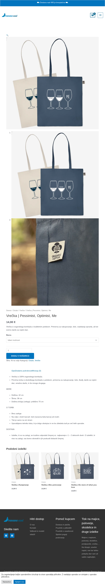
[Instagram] (6, 535)
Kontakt (33, 528)
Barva (8, 335)
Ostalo (15, 310)
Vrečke (22, 310)
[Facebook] (12, 535)
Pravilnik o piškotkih (64, 528)
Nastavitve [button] (7, 582)
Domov (9, 310)
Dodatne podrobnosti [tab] (23, 371)
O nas (32, 525)
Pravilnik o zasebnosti (64, 531)
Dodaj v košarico (20, 356)
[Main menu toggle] (100, 15)
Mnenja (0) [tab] (36, 371)
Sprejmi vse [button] (19, 582)
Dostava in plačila (63, 525)
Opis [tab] (13, 371)
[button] (7, 35)
